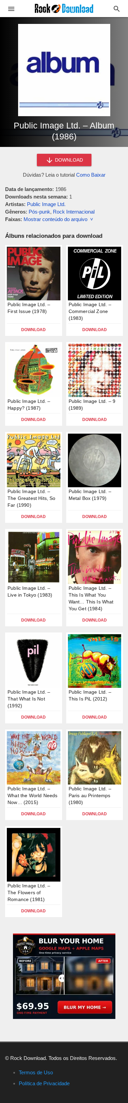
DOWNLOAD (68, 160)
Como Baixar (90, 175)
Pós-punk (39, 212)
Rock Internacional (74, 212)
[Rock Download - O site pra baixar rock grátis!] (64, 8)
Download (33, 329)
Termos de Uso (36, 1072)
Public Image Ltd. (46, 204)
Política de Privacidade (44, 1083)
